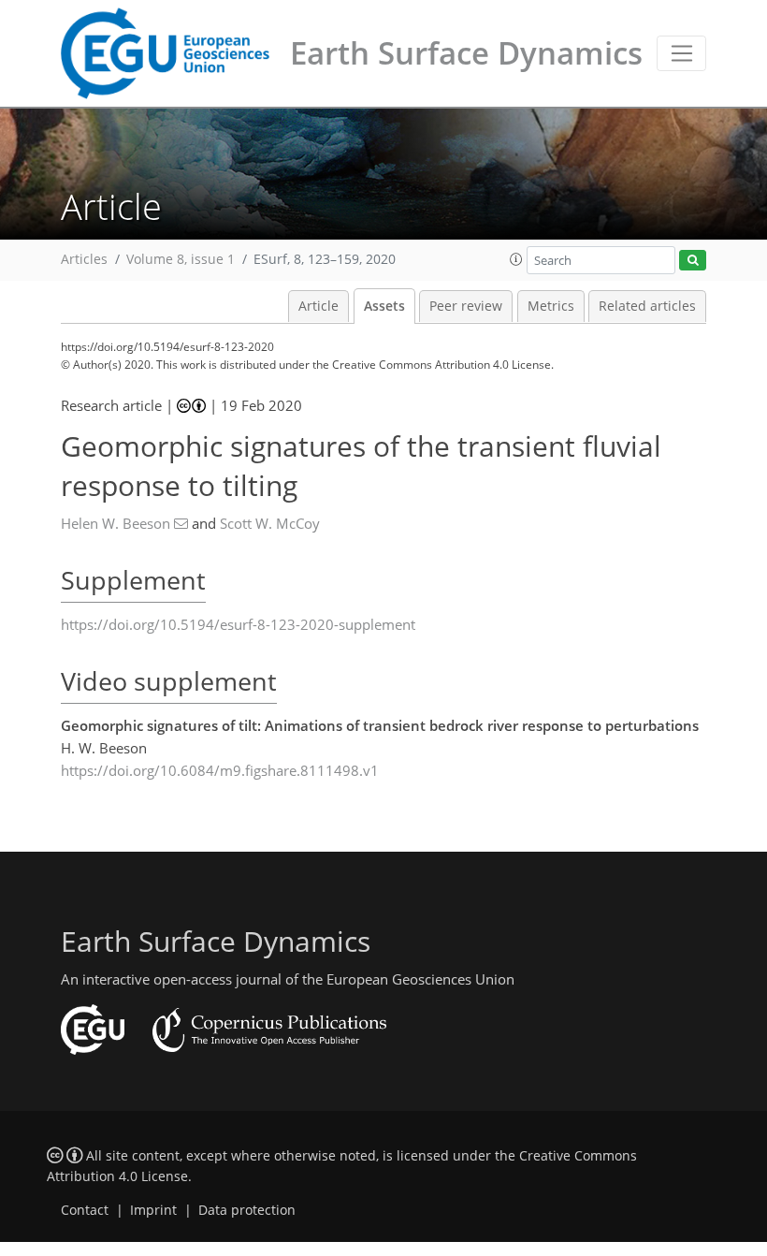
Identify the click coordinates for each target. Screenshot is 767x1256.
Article (318, 306)
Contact (85, 1210)
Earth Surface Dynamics (466, 53)
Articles (84, 259)
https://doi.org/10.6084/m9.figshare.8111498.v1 (220, 770)
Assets (384, 306)
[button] (516, 259)
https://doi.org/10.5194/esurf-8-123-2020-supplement (238, 624)
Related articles (647, 306)
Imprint (153, 1210)
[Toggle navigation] (681, 53)
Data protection (247, 1210)
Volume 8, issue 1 (180, 259)
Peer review (465, 306)
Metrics (551, 306)
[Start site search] (692, 260)
